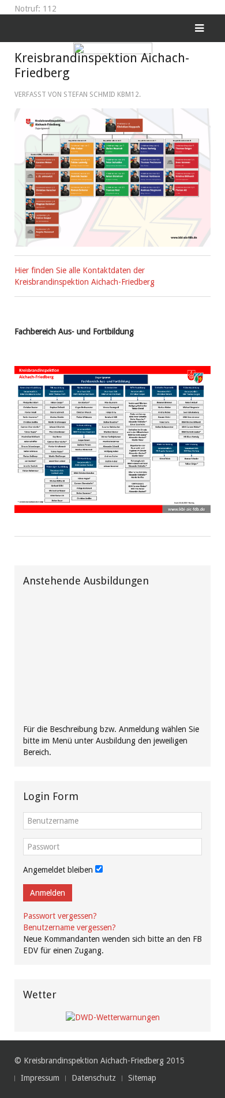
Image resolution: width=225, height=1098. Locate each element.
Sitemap (142, 1077)
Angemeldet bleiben (58, 869)
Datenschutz (94, 1077)
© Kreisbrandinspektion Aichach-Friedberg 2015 (99, 1060)
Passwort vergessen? (60, 915)
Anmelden (47, 892)
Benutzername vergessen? (69, 927)
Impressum (40, 1077)
